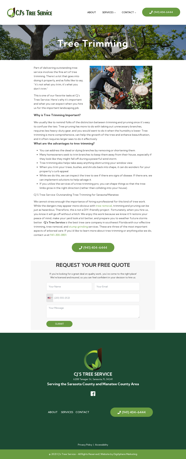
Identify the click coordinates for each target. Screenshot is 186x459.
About (91, 12)
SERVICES (67, 412)
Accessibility (101, 444)
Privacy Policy (85, 444)
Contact (128, 12)
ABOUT (53, 412)
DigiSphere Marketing (125, 454)
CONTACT (82, 412)
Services (107, 12)
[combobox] (49, 298)
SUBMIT (59, 324)
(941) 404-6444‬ (163, 12)
